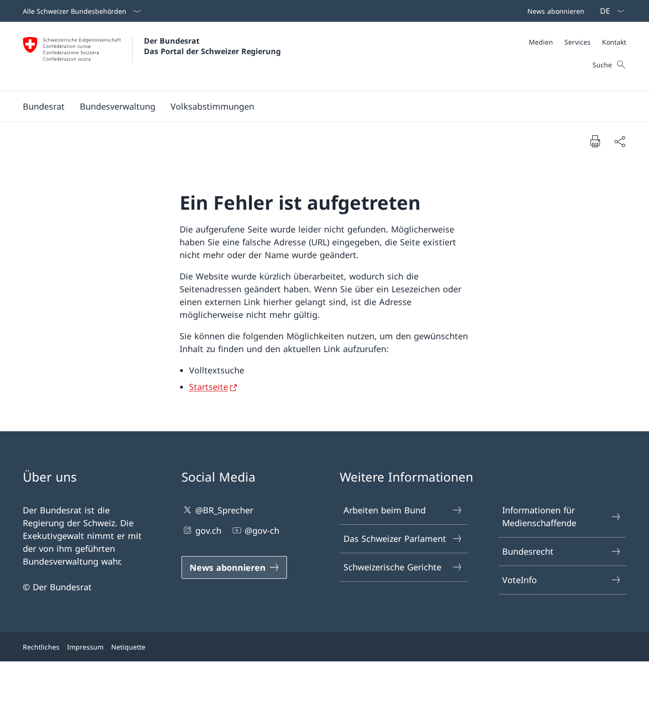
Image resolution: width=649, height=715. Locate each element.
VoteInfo (519, 579)
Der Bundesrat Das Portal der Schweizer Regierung (212, 46)
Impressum (85, 646)
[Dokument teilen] (619, 141)
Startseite (208, 386)
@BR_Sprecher (224, 510)
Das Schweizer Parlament (395, 538)
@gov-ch (262, 530)
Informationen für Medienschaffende (539, 516)
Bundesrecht (528, 551)
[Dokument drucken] (594, 141)
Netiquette (128, 646)
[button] (43, 106)
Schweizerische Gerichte (392, 567)
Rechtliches (41, 646)
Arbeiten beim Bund (385, 510)
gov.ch (208, 530)
